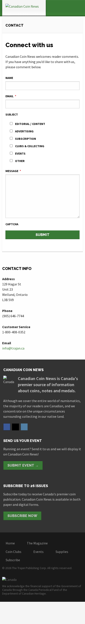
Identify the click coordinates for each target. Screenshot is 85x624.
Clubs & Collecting (29, 146)
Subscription (25, 139)
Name (9, 78)
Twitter (15, 426)
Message (13, 171)
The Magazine (37, 543)
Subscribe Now (22, 516)
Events (20, 153)
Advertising (24, 131)
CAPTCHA (11, 224)
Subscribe (13, 560)
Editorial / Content (30, 124)
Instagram (24, 426)
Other (20, 161)
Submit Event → (23, 465)
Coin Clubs (13, 551)
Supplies (62, 551)
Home (10, 543)
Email (10, 96)
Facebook (6, 426)
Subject (11, 114)
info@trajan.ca (13, 348)
